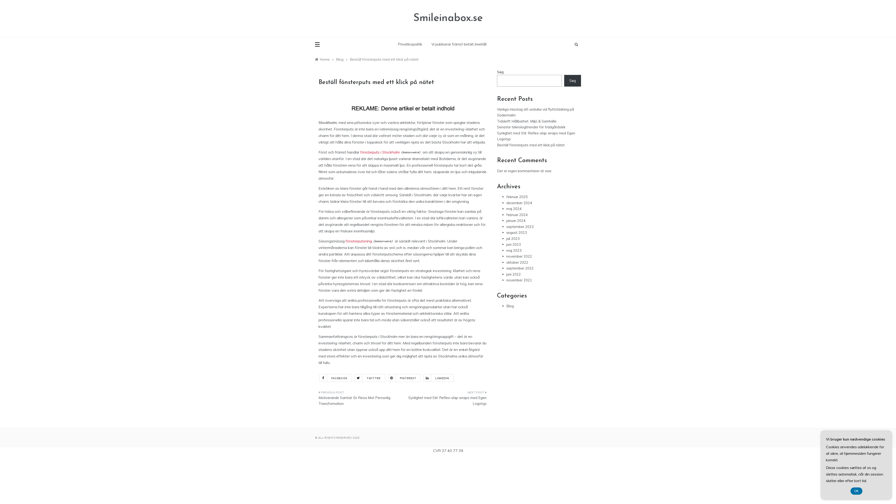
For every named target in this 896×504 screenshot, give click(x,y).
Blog (510, 306)
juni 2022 (513, 274)
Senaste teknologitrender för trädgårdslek (531, 127)
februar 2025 (517, 197)
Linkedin (442, 378)
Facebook (339, 378)
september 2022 (520, 268)
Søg (500, 72)
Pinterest (408, 378)
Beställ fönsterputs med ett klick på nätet (531, 145)
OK (856, 491)
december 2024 (519, 203)
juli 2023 (513, 238)
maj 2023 (514, 250)
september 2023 (520, 226)
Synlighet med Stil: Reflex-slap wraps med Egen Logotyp (447, 401)
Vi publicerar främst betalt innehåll (458, 44)
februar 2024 (517, 215)
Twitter (374, 378)
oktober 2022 (517, 262)
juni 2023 (513, 244)
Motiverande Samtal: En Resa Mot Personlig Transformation (354, 401)
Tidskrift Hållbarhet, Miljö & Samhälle (526, 121)
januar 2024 (515, 220)
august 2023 (516, 232)
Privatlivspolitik (410, 44)
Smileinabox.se (448, 18)
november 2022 (519, 256)
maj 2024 (514, 208)
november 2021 (519, 280)
